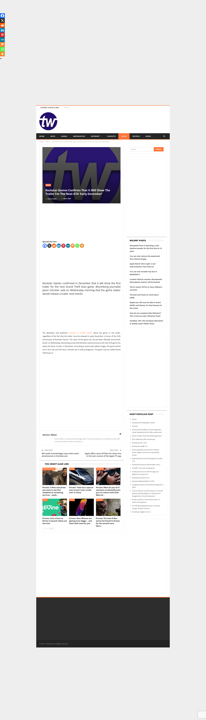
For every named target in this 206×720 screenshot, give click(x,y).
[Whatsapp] (77, 246)
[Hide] (1, 59)
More (148, 136)
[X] (49, 246)
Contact (66, 107)
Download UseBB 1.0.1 (140, 446)
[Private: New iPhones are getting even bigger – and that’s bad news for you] (81, 507)
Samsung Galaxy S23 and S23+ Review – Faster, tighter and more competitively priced (146, 452)
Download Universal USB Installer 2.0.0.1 (146, 464)
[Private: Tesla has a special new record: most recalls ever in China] (81, 476)
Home (41, 136)
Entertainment (49, 469)
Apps (52, 136)
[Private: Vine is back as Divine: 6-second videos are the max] (54, 507)
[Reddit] (54, 246)
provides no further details (80, 333)
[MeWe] (68, 246)
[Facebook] (45, 246)
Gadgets (111, 136)
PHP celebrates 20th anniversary (143, 439)
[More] (82, 246)
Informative (79, 136)
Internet (95, 136)
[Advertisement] (71, 17)
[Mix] (73, 246)
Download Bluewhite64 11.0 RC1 (143, 481)
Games (64, 136)
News (124, 136)
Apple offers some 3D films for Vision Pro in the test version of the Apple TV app (103, 454)
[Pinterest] (63, 246)
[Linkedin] (59, 246)
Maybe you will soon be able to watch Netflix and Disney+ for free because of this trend (146, 305)
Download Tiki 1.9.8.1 (139, 443)
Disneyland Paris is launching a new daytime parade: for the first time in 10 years (146, 248)
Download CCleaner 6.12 (140, 478)
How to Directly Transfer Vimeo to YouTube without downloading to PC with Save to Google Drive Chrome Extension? (147, 493)
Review (136, 136)
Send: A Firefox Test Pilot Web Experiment (147, 436)
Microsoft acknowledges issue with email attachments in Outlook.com (60, 454)
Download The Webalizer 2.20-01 (143, 423)
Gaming (99, 500)
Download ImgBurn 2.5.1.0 (141, 512)
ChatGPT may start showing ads (143, 468)
